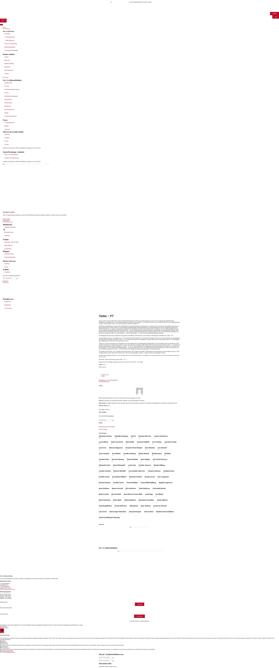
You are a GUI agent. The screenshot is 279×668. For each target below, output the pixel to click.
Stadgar (6, 113)
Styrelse (6, 93)
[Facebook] (2, 610)
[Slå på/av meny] (1, 24)
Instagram (7, 137)
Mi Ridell (167, 453)
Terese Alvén (148, 512)
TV (4, 230)
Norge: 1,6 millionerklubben (11, 154)
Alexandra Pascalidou (146, 500)
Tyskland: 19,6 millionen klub (11, 158)
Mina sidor (7, 60)
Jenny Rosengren (135, 512)
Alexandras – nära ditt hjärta (11, 242)
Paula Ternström (117, 442)
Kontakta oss (7, 301)
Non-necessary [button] (4, 646)
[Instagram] (6, 610)
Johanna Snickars (154, 471)
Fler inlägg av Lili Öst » (104, 409)
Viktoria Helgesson (116, 448)
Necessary (4, 642)
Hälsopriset (134, 506)
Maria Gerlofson (104, 500)
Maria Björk (117, 500)
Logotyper (7, 129)
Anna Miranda (150, 448)
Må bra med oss (9, 261)
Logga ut (6, 73)
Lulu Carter (103, 512)
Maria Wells (130, 442)
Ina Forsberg (156, 442)
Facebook (6, 134)
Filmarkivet (7, 235)
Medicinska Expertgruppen (11, 96)
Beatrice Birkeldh (119, 471)
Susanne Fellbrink (143, 442)
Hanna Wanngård (119, 465)
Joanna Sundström (161, 436)
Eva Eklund (159, 494)
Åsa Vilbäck (116, 453)
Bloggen (6, 251)
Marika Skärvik (143, 453)
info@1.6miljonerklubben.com (7, 589)
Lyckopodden (7, 248)
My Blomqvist (157, 453)
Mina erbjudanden (8, 70)
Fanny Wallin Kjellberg (148, 483)
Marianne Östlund (135, 477)
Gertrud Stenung (118, 459)
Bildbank (6, 126)
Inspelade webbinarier (9, 227)
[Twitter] (9, 610)
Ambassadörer (8, 99)
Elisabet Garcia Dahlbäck (165, 512)
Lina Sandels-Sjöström (137, 471)
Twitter (6, 141)
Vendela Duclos (168, 471)
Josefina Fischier (170, 442)
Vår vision (6, 86)
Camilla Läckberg (129, 453)
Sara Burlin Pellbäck (119, 477)
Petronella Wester (159, 488)
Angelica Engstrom (165, 483)
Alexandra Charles (9, 212)
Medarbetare (7, 106)
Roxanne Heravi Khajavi (134, 448)
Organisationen (8, 82)
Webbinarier (7, 67)
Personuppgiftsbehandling (11, 50)
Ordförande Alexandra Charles (12, 89)
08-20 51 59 (8, 588)
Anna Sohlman (104, 488)
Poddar (6, 240)
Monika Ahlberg (159, 465)
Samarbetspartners (9, 109)
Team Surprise (104, 453)
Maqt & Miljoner (8, 245)
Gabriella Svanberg (121, 436)
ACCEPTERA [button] (3, 626)
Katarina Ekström (145, 436)
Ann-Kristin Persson (160, 459)
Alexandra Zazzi (104, 465)
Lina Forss (102, 448)
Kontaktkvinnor (8, 103)
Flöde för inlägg (103, 429)
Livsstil (6, 267)
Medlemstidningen (9, 63)
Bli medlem (7, 33)
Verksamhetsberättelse (10, 116)
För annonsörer (8, 308)
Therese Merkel (132, 459)
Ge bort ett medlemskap (10, 43)
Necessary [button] (2, 641)
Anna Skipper (145, 459)
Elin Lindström (131, 488)
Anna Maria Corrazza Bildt (133, 494)
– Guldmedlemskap (9, 40)
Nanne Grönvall (117, 488)
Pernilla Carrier (118, 483)
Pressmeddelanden (9, 122)
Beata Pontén (104, 494)
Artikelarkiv (7, 272)
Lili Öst (101, 385)
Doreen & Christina (160, 506)
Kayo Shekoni (146, 506)
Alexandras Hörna (8, 232)
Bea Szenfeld (116, 494)
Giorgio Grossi (150, 477)
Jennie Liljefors (162, 500)
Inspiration (7, 263)
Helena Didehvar (130, 500)
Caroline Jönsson (144, 465)
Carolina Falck (104, 459)
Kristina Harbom (104, 483)
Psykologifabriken (105, 506)
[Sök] (17, 278)
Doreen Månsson (121, 506)
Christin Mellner (132, 483)
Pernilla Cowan (104, 477)
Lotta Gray (132, 465)
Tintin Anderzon (144, 488)
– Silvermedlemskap (9, 37)
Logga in (6, 57)
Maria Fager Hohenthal (118, 512)
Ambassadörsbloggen (9, 257)
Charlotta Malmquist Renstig (109, 517)
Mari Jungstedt (163, 477)
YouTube (6, 144)
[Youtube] (13, 610)
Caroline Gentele (105, 471)
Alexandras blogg (8, 254)
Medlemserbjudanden (9, 47)
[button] (101, 666)
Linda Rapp (149, 494)
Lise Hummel (162, 448)
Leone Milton (103, 442)
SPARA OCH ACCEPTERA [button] (6, 650)
